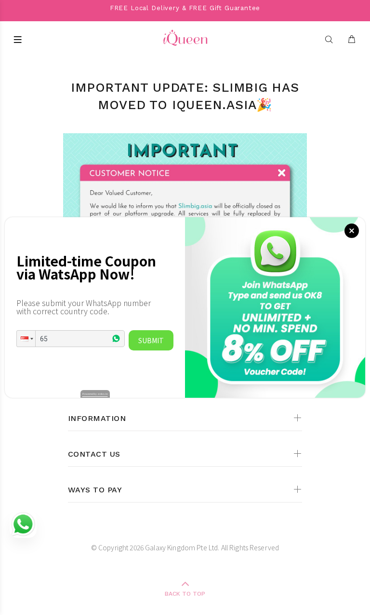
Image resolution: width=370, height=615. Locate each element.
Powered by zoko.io (95, 393)
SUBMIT (151, 340)
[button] (26, 339)
